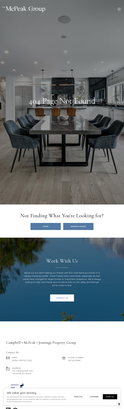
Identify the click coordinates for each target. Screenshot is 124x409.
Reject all (78, 397)
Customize (94, 397)
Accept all (110, 397)
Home (45, 226)
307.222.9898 (74, 360)
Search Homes (78, 226)
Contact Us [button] (62, 298)
